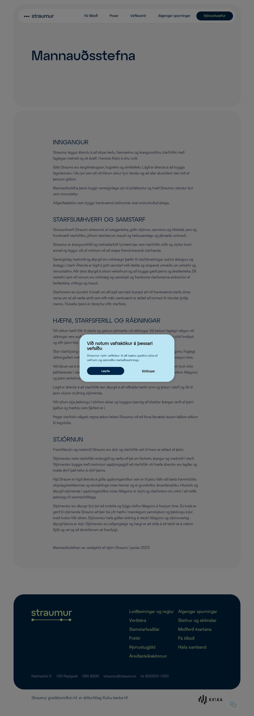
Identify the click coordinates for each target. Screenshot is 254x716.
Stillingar (148, 371)
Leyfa (106, 371)
